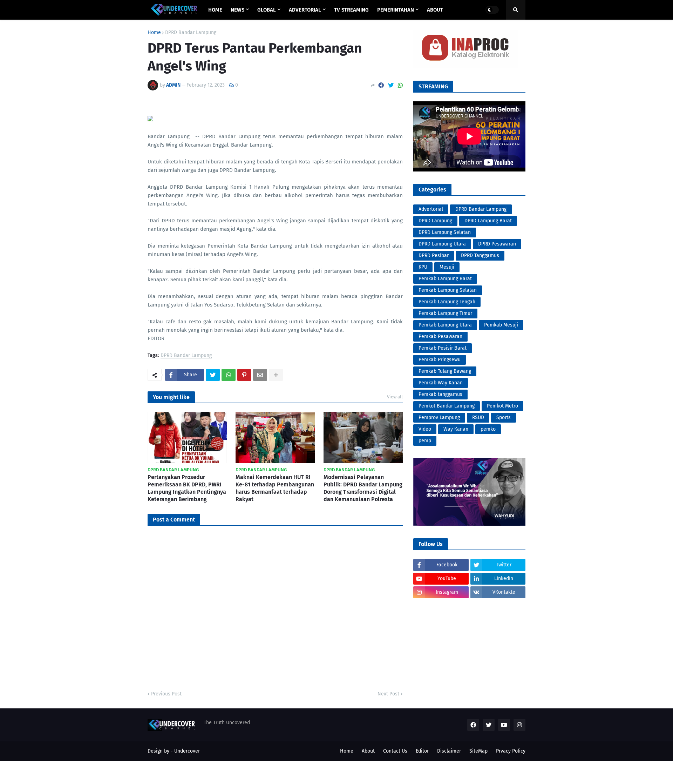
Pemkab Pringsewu (440, 360)
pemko (488, 429)
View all (395, 396)
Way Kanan (455, 429)
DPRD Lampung (435, 221)
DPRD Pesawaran (497, 244)
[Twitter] (391, 85)
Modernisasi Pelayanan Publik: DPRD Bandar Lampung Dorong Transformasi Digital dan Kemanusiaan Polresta (363, 488)
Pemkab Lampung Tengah (447, 302)
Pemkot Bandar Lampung (447, 406)
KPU (423, 267)
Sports (503, 417)
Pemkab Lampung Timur (445, 313)
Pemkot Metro (502, 406)
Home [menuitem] (215, 10)
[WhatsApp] (400, 85)
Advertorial (431, 209)
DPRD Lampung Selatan (445, 232)
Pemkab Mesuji (501, 325)
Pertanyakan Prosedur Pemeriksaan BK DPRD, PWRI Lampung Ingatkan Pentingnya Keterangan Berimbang (187, 488)
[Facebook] (381, 85)
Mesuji (447, 267)
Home (154, 32)
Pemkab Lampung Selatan (448, 290)
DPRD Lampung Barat (488, 221)
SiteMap (478, 751)
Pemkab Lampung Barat (445, 279)
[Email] (260, 375)
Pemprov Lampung (439, 417)
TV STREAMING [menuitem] (351, 10)
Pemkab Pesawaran (440, 336)
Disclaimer (449, 751)
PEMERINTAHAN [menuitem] (395, 10)
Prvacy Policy (510, 751)
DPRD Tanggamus (480, 255)
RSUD (478, 417)
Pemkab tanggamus (440, 394)
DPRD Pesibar (434, 255)
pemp (425, 441)
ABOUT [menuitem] (435, 10)
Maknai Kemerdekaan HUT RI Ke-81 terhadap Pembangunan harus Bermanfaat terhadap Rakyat (275, 488)
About (368, 751)
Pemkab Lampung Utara (445, 325)
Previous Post (166, 694)
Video (425, 429)
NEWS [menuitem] (237, 10)
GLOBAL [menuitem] (266, 10)
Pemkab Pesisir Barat (443, 348)
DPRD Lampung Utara (442, 244)
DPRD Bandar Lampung (190, 32)
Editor (422, 751)
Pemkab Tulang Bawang (445, 371)
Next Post (388, 694)
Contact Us (395, 751)
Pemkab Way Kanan (441, 383)
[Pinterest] (244, 375)
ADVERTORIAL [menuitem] (305, 10)
